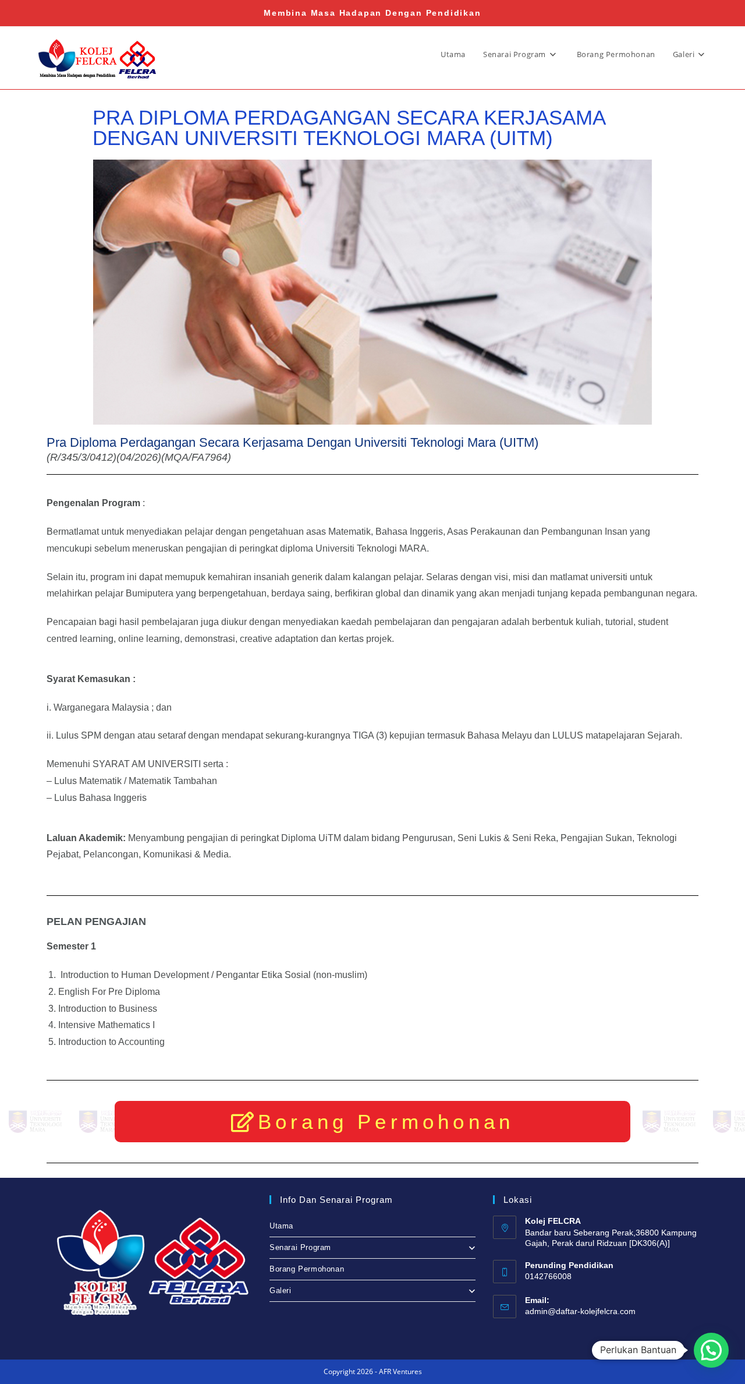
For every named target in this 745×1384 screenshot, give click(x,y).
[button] (711, 1350)
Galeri (280, 1290)
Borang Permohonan (306, 1269)
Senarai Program (300, 1247)
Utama (281, 1225)
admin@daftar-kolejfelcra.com (580, 1311)
